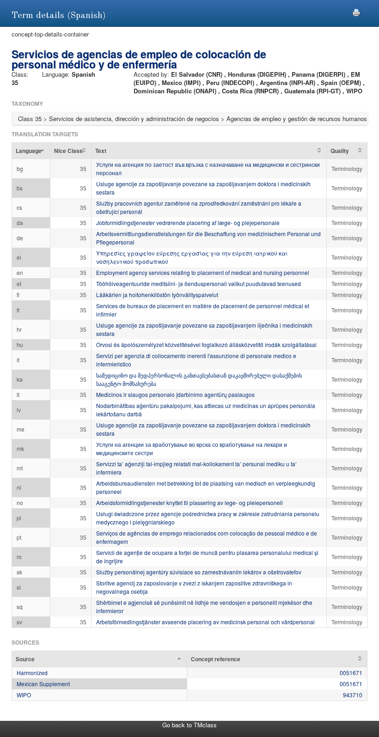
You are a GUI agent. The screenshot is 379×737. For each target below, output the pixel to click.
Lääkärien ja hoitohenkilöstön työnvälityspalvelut (157, 294)
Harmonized (32, 672)
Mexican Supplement (43, 684)
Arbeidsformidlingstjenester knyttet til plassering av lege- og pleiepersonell (189, 502)
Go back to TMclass (189, 724)
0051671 (351, 672)
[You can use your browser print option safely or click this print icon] (356, 11)
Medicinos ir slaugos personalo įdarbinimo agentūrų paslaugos (175, 394)
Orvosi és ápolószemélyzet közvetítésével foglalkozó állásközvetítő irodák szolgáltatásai (206, 344)
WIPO (24, 695)
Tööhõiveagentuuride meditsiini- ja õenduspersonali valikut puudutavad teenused (198, 283)
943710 (352, 695)
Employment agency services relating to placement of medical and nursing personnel (202, 272)
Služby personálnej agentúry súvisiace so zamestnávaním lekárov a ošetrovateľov (198, 572)
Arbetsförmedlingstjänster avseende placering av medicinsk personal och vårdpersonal (205, 622)
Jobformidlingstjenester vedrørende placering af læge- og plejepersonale (188, 222)
